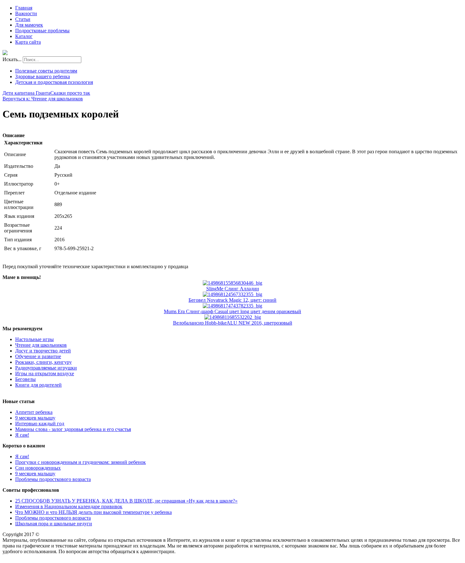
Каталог (24, 36)
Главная (23, 7)
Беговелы (25, 379)
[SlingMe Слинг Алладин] (232, 283)
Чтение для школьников (41, 345)
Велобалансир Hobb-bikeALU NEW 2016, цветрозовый (232, 323)
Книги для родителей (38, 385)
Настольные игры (34, 339)
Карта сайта (28, 42)
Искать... (12, 59)
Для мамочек (29, 25)
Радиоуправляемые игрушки (46, 367)
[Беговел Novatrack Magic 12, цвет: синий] (232, 294)
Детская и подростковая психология (54, 82)
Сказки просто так (70, 93)
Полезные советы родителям (46, 70)
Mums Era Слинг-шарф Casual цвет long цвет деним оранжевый (232, 311)
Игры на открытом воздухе (44, 373)
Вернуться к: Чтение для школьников (43, 98)
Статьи (22, 19)
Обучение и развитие (38, 356)
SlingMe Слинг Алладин (232, 288)
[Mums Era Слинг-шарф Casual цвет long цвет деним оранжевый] (232, 305)
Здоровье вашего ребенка (42, 76)
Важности (26, 13)
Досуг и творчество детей (43, 350)
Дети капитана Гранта (26, 93)
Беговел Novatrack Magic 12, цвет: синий (232, 300)
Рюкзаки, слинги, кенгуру (43, 362)
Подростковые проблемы (42, 30)
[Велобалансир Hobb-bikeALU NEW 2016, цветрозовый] (232, 317)
